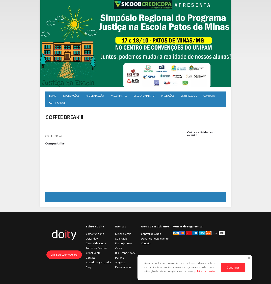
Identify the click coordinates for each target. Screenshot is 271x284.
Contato (209, 95)
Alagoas (120, 262)
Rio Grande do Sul (126, 253)
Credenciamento (144, 95)
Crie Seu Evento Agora (64, 254)
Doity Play (92, 238)
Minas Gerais (123, 234)
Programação (95, 95)
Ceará (119, 248)
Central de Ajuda (96, 243)
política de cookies (205, 271)
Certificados (189, 95)
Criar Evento (93, 253)
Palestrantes (119, 95)
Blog (88, 267)
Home (52, 95)
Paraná (119, 257)
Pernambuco (123, 267)
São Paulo (121, 238)
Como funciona (95, 234)
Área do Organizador (98, 262)
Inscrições (167, 95)
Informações (71, 95)
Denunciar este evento (155, 238)
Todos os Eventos (96, 248)
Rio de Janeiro (123, 243)
